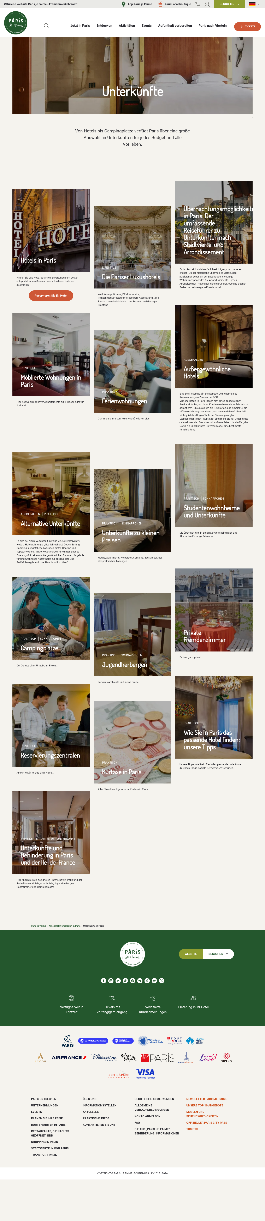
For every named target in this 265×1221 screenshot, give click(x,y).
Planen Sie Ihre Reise (47, 1118)
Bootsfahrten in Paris (48, 1124)
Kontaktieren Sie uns (99, 1124)
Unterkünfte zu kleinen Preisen (131, 536)
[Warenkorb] (197, 4)
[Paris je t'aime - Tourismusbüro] (15, 22)
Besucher (215, 954)
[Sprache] (255, 4)
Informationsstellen (100, 1105)
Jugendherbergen (124, 664)
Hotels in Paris (38, 260)
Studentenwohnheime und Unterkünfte (212, 511)
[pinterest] (132, 980)
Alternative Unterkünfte (50, 523)
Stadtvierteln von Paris (50, 1148)
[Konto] (207, 4)
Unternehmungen (44, 1105)
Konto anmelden (147, 1116)
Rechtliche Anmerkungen (154, 1099)
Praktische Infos (96, 1118)
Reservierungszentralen (50, 755)
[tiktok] (125, 980)
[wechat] (139, 980)
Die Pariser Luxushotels (131, 276)
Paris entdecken (43, 1099)
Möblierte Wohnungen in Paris (51, 381)
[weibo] (154, 980)
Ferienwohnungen (124, 400)
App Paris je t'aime (140, 4)
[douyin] (147, 980)
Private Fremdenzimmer (205, 636)
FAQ (137, 1122)
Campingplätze (39, 647)
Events (36, 1111)
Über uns (89, 1099)
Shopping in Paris (44, 1142)
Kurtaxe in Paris (121, 771)
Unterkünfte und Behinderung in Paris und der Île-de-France (48, 854)
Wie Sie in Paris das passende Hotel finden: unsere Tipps (212, 739)
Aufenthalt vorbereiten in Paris (65, 926)
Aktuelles (91, 1111)
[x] (161, 980)
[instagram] (110, 980)
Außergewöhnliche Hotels (207, 372)
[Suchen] (46, 25)
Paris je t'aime (38, 926)
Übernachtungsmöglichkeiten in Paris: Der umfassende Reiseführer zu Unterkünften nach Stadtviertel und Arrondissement (221, 230)
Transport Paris (44, 1154)
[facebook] (103, 980)
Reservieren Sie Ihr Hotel (51, 295)
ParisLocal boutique (178, 4)
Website (191, 954)
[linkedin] (118, 980)
